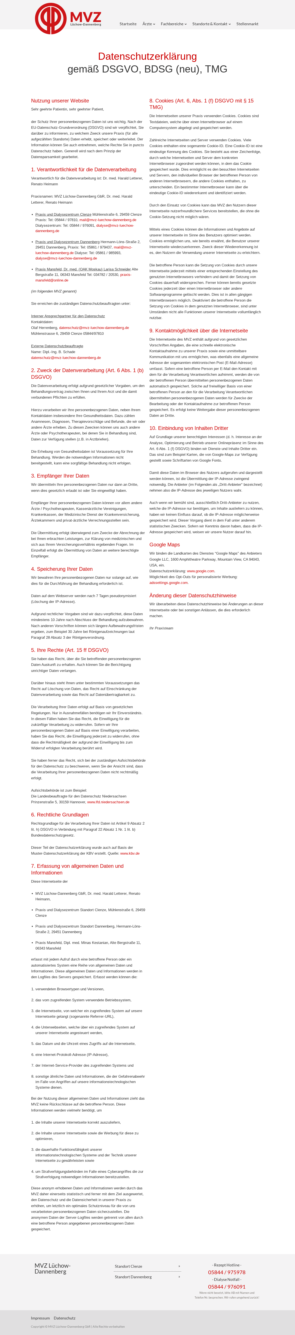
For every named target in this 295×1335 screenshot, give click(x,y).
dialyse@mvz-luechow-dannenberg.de (66, 258)
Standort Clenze (128, 1266)
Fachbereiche (172, 23)
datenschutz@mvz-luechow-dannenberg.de (94, 328)
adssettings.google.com (168, 583)
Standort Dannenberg (133, 1276)
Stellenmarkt (247, 23)
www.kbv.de (130, 853)
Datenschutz (64, 1318)
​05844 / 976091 (227, 1286)
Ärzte (147, 23)
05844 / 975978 (227, 1272)
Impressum (40, 1318)
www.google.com (200, 571)
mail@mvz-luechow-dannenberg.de (107, 220)
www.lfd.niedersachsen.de (108, 802)
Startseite (128, 23)
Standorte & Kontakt (209, 23)
